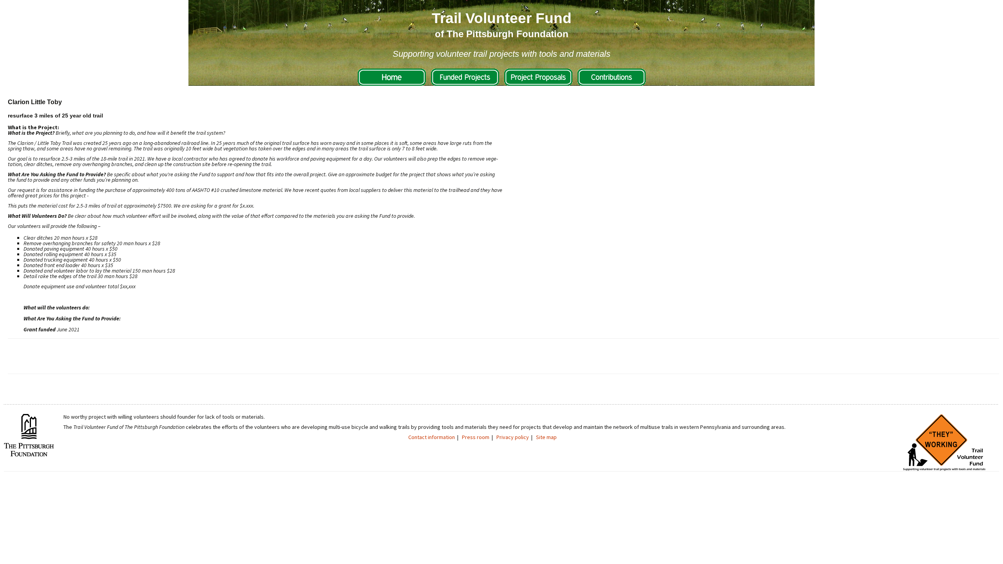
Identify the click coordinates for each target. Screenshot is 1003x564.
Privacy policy (512, 437)
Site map (546, 437)
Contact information (431, 437)
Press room (475, 437)
